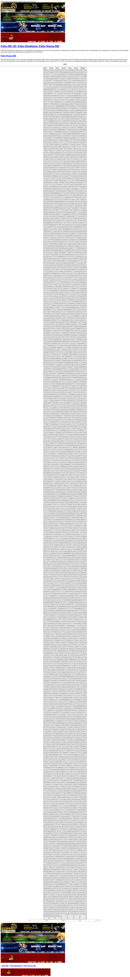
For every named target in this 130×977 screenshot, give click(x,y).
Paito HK (3, 50)
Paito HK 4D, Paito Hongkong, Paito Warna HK (30, 46)
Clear (65, 64)
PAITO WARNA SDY (19, 1)
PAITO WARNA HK (7, 1)
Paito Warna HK (8, 56)
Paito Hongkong (16, 966)
